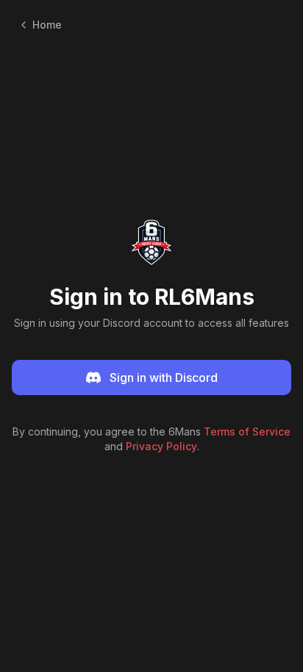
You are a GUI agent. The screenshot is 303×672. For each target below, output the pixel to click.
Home (47, 24)
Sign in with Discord (164, 377)
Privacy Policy (161, 446)
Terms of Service (247, 431)
